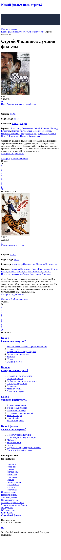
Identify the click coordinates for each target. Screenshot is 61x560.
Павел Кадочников (41, 269)
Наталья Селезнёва (10, 133)
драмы (11, 479)
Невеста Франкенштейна (19, 435)
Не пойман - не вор (16, 410)
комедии (12, 464)
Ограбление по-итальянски (20, 376)
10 (2, 189)
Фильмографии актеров (12, 502)
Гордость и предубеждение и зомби (24, 447)
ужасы (11, 469)
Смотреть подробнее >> (12, 153)
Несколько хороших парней (20, 413)
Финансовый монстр (17, 408)
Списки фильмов (9, 500)
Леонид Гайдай (19, 123)
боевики (12, 467)
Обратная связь (8, 510)
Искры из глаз (13, 349)
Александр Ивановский (23, 264)
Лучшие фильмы (9, 29)
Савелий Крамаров (42, 131)
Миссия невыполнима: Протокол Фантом (27, 346)
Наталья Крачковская (21, 131)
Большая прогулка (15, 391)
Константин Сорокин (40, 274)
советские (12, 474)
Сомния (10, 445)
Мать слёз (11, 440)
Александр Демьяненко (22, 128)
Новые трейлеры (9, 495)
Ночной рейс (13, 418)
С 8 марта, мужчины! (17, 383)
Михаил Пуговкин (47, 133)
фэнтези (11, 487)
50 (2, 101)
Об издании (7, 507)
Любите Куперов (15, 378)
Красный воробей (15, 420)
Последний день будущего (19, 450)
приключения (14, 482)
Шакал (10, 359)
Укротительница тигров (12, 245)
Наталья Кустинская (30, 136)
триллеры (12, 477)
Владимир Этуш (28, 133)
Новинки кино (8, 492)
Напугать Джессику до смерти (21, 437)
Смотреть (5, 158)
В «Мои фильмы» (19, 158)
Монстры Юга (14, 442)
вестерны (12, 489)
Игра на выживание (16, 405)
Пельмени (12, 386)
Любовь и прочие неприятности (22, 381)
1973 (16, 118)
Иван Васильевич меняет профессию (19, 104)
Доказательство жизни (18, 354)
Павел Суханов (15, 271)
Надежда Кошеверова (46, 264)
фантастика (13, 484)
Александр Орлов (20, 274)
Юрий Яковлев (41, 128)
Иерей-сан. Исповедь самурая (21, 351)
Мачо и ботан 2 (14, 388)
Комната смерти (14, 415)
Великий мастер (15, 362)
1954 (16, 259)
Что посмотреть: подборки (14, 505)
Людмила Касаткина (20, 269)
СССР (13, 114)
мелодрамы (13, 472)
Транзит (11, 356)
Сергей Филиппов (10, 136)
